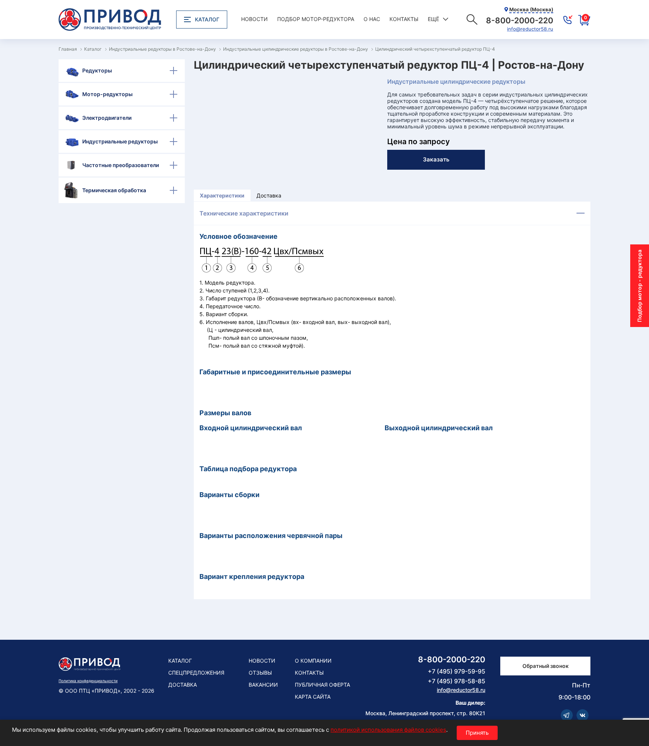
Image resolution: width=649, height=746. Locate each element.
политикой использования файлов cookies (388, 729)
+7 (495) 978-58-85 (456, 681)
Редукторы (97, 70)
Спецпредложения (196, 672)
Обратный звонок (545, 666)
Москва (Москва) (531, 9)
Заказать (436, 159)
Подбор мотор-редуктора (315, 19)
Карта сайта (313, 696)
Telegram (567, 715)
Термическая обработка (114, 190)
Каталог (207, 19)
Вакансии (263, 684)
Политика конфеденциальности (88, 680)
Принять (477, 732)
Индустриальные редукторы (120, 141)
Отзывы (260, 672)
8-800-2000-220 (451, 659)
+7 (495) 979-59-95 (456, 671)
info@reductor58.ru (530, 29)
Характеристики (222, 195)
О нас (372, 19)
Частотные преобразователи (120, 165)
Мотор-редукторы (107, 94)
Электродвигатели (106, 118)
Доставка (269, 195)
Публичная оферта (322, 684)
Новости (254, 19)
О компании (313, 660)
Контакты (403, 19)
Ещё (433, 19)
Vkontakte (583, 715)
